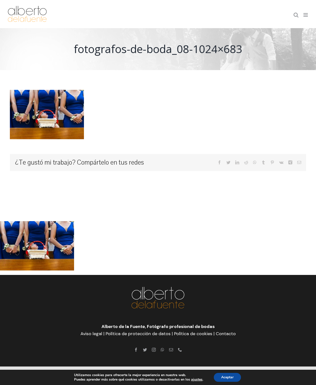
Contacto (226, 334)
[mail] (171, 350)
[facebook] (136, 350)
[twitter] (145, 350)
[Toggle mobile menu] (306, 15)
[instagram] (154, 350)
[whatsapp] (162, 350)
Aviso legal (91, 334)
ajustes (196, 379)
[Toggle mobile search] (296, 15)
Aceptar (227, 377)
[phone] (180, 350)
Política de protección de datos (138, 334)
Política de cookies (193, 334)
